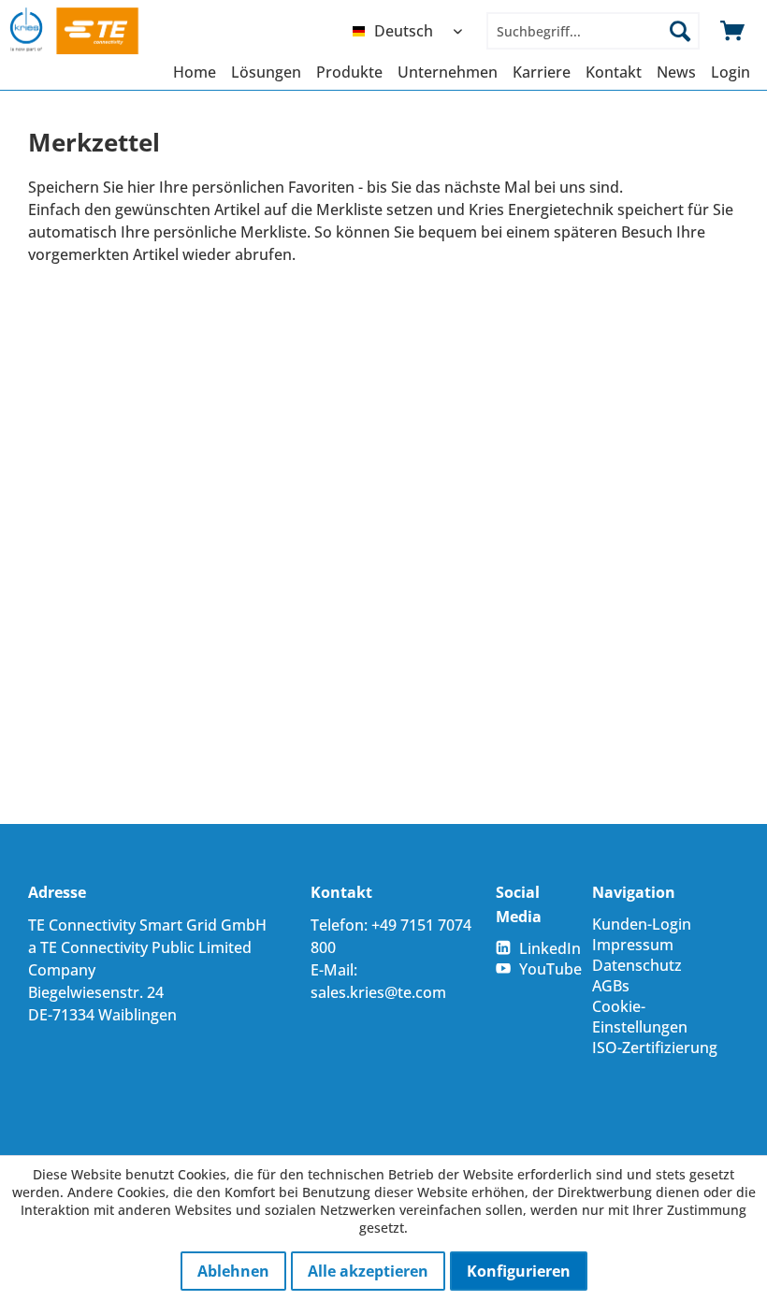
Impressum (632, 944)
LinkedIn (550, 948)
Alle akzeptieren (368, 1271)
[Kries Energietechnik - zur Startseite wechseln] (91, 30)
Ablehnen (233, 1271)
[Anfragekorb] (733, 31)
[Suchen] (680, 31)
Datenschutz (637, 965)
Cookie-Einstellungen (639, 1016)
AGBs (611, 985)
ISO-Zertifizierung (654, 1047)
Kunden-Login (641, 924)
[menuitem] (412, 31)
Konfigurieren (519, 1271)
